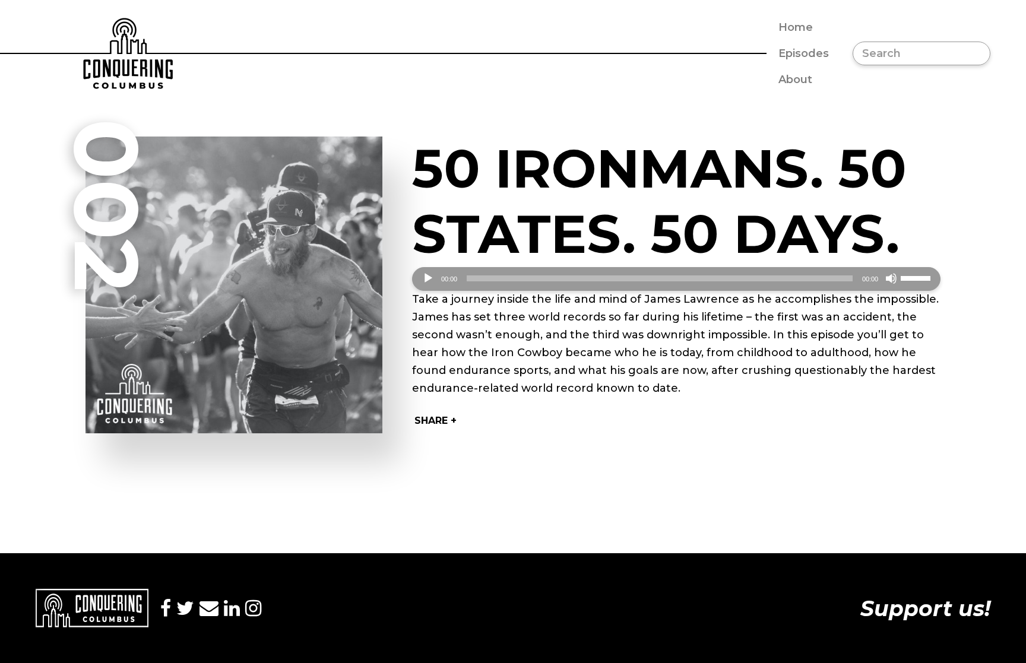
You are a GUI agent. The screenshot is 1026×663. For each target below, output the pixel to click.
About (795, 79)
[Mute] (891, 278)
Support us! (925, 608)
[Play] (428, 278)
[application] (676, 279)
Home (795, 27)
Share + (435, 420)
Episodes (803, 53)
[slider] (917, 277)
